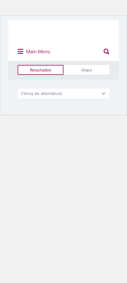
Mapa (86, 69)
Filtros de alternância (41, 93)
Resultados (40, 69)
